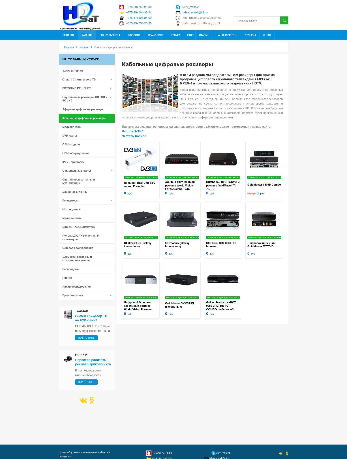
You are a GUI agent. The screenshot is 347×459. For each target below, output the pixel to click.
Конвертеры (70, 200)
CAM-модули (71, 144)
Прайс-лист (155, 35)
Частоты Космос (134, 136)
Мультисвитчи (72, 218)
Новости (134, 35)
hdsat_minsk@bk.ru (195, 12)
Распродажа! (71, 269)
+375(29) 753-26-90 (139, 7)
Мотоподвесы (71, 209)
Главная (68, 35)
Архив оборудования (76, 286)
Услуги (175, 35)
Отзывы (250, 35)
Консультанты (110, 35)
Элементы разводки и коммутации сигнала (77, 258)
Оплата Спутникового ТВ (79, 79)
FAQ (189, 35)
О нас (267, 35)
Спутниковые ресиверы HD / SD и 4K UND (84, 99)
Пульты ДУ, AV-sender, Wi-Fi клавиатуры (80, 237)
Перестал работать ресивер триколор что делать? (93, 364)
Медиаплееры (71, 127)
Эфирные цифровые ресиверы (83, 109)
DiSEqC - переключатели (78, 227)
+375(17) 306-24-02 (139, 18)
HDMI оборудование (75, 153)
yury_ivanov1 (191, 7)
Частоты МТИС (133, 131)
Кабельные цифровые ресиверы (84, 118)
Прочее (67, 278)
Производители (72, 295)
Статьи (203, 35)
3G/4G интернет (72, 71)
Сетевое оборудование (77, 248)
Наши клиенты (226, 35)
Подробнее (86, 337)
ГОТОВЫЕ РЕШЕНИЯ (76, 88)
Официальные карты (76, 171)
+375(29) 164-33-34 (139, 12)
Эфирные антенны (74, 192)
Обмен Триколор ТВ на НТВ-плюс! (91, 318)
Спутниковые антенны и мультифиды (78, 181)
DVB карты (69, 135)
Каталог (87, 35)
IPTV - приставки (73, 162)
